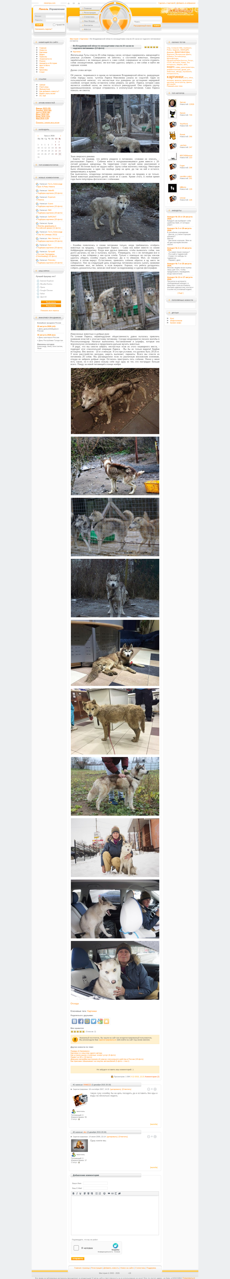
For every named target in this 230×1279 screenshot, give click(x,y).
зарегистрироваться (107, 1040)
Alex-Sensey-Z (54, 238)
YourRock (184, 124)
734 (190, 115)
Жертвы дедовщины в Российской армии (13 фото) (48, 227)
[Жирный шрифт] (73, 1193)
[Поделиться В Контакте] (74, 1021)
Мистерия (74, 39)
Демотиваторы (182, 52)
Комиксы (170, 56)
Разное (42, 61)
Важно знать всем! (47, 93)
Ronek (182, 134)
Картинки (43, 52)
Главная (42, 48)
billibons (183, 187)
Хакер (183, 62)
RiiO (50, 210)
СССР (169, 62)
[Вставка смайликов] (104, 1193)
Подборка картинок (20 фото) (49, 193)
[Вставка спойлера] (116, 1193)
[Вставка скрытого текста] (119, 1193)
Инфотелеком (176, 321)
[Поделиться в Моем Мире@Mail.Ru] (87, 1021)
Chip (168, 48)
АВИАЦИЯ (184, 50)
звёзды (179, 71)
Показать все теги (174, 86)
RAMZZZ (87, 1085)
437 (190, 126)
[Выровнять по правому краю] (92, 1193)
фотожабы (171, 84)
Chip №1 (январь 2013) (47, 235)
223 (190, 158)
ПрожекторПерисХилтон (177, 60)
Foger (182, 166)
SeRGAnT (52, 217)
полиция (170, 80)
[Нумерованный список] (100, 1193)
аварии (180, 64)
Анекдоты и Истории (48, 63)
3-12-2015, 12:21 (137, 1077)
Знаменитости (45, 59)
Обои (41, 68)
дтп (188, 69)
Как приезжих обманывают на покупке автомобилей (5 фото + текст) (100, 1061)
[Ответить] (126, 1089)
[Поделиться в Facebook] (81, 1021)
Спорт (42, 72)
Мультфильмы (172, 58)
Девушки (170, 52)
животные (171, 71)
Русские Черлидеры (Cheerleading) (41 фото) (46, 255)
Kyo (49, 245)
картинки (175, 76)
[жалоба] (153, 1124)
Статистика (140, 1268)
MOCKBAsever (186, 155)
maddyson (187, 48)
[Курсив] (77, 1193)
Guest (50, 204)
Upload (42, 85)
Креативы (43, 70)
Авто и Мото (44, 65)
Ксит (172, 318)
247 (190, 147)
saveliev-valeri (186, 176)
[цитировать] (115, 1089)
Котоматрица (180, 56)
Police (169, 50)
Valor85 (51, 190)
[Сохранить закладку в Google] (100, 1021)
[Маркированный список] (96, 1193)
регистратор (180, 82)
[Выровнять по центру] (88, 1193)
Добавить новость (111, 1268)
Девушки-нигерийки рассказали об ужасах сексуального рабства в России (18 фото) (107, 1059)
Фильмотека (44, 89)
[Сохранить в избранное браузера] (106, 1021)
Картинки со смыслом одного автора (86, 1053)
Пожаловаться (189, 1278)
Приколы (43, 57)
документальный (173, 69)
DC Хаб (42, 96)
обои (191, 78)
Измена (40, 200)
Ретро (190, 60)
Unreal (182, 198)
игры (43, 87)
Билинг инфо (175, 323)
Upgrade (176, 50)
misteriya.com (49, 3)
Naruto (182, 113)
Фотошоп (176, 62)
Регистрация (96, 1268)
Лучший (51, 251)
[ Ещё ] (180, 293)
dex (85, 1132)
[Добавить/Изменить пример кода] (112, 1193)
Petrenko (51, 260)
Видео (42, 54)
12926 (191, 104)
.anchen (183, 145)
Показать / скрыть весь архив (47, 122)
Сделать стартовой (166, 3)
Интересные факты (183, 54)
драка (184, 69)
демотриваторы (187, 67)
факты (188, 82)
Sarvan (183, 102)
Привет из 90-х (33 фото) (81, 1057)
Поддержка (151, 1268)
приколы (178, 80)
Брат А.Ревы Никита (46, 187)
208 (190, 168)
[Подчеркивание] (80, 1193)
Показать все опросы (50, 310)
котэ (186, 78)
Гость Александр (55, 184)
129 (190, 189)
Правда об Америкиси (80, 1051)
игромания (187, 71)
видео (170, 66)
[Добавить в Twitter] (93, 1021)
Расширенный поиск (142, 26)
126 (190, 200)
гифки (177, 67)
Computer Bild (176, 48)
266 (190, 136)
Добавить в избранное (185, 3)
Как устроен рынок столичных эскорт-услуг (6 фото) (93, 1055)
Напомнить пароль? (43, 29)
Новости (43, 50)
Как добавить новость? (49, 91)
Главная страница (82, 1268)
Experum (51, 197)
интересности (172, 73)
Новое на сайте (127, 1268)
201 (190, 178)
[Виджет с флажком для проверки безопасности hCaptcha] (96, 1248)
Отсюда (75, 1003)
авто (185, 64)
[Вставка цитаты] (109, 1193)
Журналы (170, 54)
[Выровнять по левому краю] (85, 1193)
